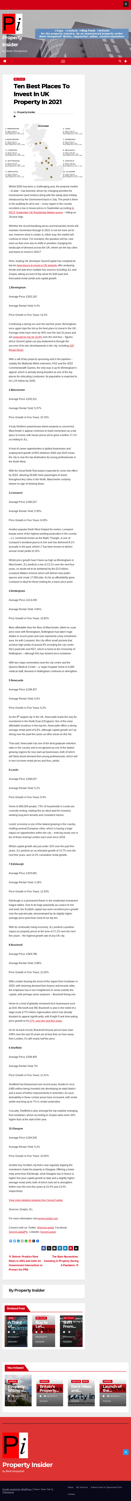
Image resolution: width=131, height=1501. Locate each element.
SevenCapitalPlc (18, 1232)
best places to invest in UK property (37, 265)
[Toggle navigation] (63, 61)
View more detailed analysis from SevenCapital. (36, 1200)
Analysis (76, 1381)
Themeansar (8, 1492)
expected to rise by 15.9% (27, 337)
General (13, 1381)
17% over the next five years (45, 1020)
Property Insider (26, 112)
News (11, 1318)
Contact (71, 1494)
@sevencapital (45, 1227)
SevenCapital (48, 1232)
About (70, 1487)
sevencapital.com (48, 1218)
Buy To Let (19, 79)
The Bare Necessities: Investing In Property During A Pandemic (61, 1261)
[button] (120, 61)
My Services (82, 1487)
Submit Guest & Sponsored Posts (106, 1487)
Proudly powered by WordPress (17, 1489)
